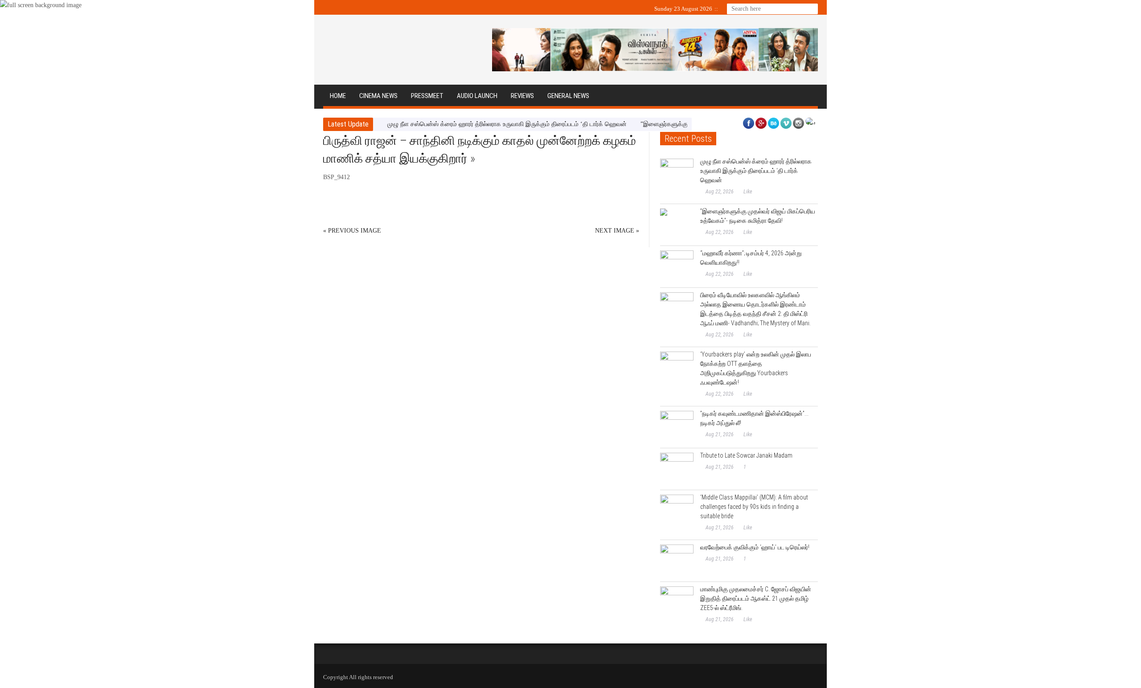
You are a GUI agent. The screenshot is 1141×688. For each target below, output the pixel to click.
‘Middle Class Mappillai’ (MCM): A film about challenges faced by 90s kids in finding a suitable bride (754, 507)
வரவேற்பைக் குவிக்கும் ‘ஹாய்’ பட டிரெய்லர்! (754, 547)
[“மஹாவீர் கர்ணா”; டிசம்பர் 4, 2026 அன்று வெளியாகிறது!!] (677, 267)
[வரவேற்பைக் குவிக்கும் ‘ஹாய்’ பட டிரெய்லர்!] (677, 561)
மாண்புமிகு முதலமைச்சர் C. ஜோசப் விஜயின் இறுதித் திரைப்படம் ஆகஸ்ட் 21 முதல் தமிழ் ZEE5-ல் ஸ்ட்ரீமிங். (755, 598)
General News (568, 96)
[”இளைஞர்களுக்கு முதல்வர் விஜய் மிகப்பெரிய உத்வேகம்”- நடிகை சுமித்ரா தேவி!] (677, 225)
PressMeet (427, 96)
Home (338, 96)
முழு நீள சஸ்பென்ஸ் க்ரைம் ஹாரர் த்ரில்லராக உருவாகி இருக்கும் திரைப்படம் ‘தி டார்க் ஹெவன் (507, 124)
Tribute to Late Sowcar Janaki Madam (746, 455)
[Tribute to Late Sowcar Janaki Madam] (677, 469)
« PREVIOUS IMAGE (352, 230)
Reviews (522, 96)
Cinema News (378, 96)
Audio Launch (477, 96)
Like (747, 191)
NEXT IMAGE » (617, 230)
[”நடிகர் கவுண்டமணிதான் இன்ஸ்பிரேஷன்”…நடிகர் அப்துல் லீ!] (677, 427)
